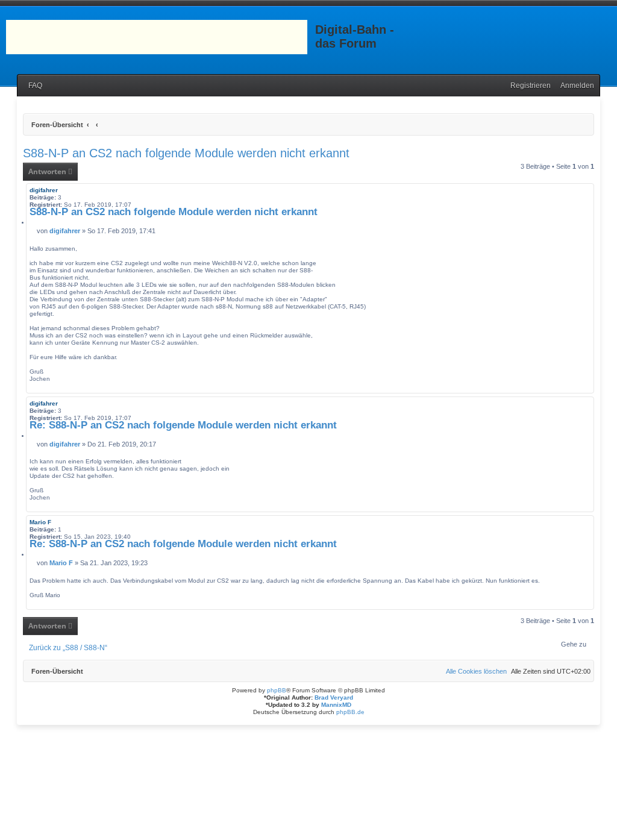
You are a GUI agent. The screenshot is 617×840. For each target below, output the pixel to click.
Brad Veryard (334, 697)
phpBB (276, 690)
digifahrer (44, 190)
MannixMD (336, 704)
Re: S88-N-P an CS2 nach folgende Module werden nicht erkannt (183, 425)
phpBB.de (350, 712)
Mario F (40, 522)
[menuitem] (32, 86)
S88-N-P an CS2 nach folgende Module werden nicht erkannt (186, 153)
